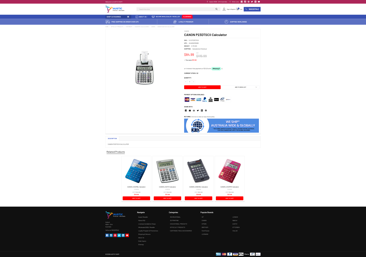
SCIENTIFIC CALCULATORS (142, 26)
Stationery (129, 26)
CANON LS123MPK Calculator (229, 187)
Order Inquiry (142, 241)
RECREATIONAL (175, 217)
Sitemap (141, 244)
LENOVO (235, 217)
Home (107, 26)
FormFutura (205, 231)
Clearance (187, 16)
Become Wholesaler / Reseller (168, 16)
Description (112, 138)
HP (203, 217)
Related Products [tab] (116, 151)
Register (233, 9)
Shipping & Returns (144, 234)
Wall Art (234, 220)
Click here (194, 116)
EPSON (204, 224)
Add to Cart (136, 198)
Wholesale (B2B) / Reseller (146, 227)
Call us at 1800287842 (112, 230)
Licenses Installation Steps (147, 224)
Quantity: (188, 78)
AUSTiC (234, 224)
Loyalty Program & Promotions (148, 231)
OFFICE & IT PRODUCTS (117, 26)
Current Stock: (191, 73)
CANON (153, 26)
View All (234, 231)
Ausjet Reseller (143, 217)
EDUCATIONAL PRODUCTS (178, 224)
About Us (142, 17)
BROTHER (205, 227)
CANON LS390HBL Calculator (198, 187)
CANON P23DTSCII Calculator (165, 26)
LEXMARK (205, 234)
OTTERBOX (236, 227)
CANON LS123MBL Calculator (136, 187)
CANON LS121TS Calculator (167, 187)
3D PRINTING (174, 220)
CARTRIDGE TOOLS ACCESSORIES (181, 231)
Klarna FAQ (141, 220)
